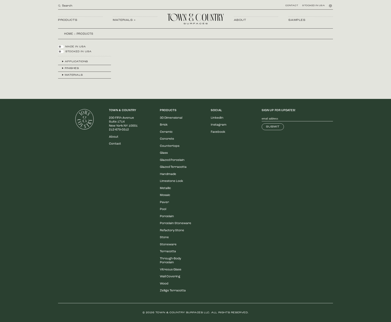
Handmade (168, 174)
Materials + (124, 20)
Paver (164, 202)
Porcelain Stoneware (175, 223)
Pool (163, 209)
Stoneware (168, 244)
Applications (76, 61)
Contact (291, 6)
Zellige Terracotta (173, 290)
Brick (164, 124)
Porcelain (167, 216)
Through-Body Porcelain (170, 260)
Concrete (167, 139)
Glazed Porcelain (172, 160)
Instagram (218, 124)
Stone (164, 237)
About (240, 20)
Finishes (72, 68)
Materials (74, 75)
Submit (273, 126)
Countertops (169, 146)
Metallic (165, 188)
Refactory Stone (172, 230)
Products (67, 20)
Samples (296, 20)
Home (68, 33)
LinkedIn (217, 118)
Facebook (218, 132)
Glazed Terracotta (173, 167)
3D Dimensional (171, 118)
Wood (164, 283)
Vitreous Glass (170, 269)
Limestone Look (171, 181)
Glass (164, 153)
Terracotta (168, 251)
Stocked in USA (313, 6)
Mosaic (165, 195)
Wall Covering (170, 276)
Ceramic (166, 132)
